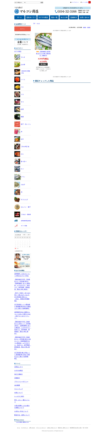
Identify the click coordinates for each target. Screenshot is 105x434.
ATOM (86, 427)
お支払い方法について (21, 411)
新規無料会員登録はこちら (22, 34)
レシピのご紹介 (19, 396)
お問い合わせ (32, 427)
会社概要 (17, 385)
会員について (18, 393)
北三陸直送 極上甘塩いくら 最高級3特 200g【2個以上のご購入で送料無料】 (22, 355)
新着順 (88, 27)
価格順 (84, 27)
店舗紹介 (17, 378)
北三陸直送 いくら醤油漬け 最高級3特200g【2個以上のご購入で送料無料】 (22, 306)
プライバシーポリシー (21, 381)
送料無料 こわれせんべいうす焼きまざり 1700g (22, 275)
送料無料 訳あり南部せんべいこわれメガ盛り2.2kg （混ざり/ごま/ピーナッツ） (22, 315)
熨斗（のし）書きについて (22, 401)
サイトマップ (18, 389)
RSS (83, 427)
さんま (38, 23)
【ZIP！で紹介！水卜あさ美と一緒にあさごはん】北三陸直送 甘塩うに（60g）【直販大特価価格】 (22, 297)
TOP (34, 23)
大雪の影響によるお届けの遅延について (22, 407)
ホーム (18, 427)
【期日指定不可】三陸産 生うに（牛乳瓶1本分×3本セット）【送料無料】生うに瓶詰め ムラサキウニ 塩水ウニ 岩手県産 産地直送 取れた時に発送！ (22, 343)
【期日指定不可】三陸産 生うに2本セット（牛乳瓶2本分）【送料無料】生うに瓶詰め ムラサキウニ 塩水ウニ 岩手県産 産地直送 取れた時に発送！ (22, 327)
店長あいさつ (18, 367)
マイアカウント (75, 2)
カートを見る (86, 2)
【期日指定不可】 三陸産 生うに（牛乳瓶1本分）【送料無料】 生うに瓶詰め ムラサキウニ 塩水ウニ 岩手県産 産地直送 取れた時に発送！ (22, 284)
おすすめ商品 (18, 370)
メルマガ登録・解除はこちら (22, 422)
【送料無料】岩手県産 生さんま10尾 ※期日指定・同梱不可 (43, 53)
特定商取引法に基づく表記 (76, 427)
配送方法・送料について (22, 415)
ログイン (22, 29)
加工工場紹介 (18, 374)
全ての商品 (17, 51)
